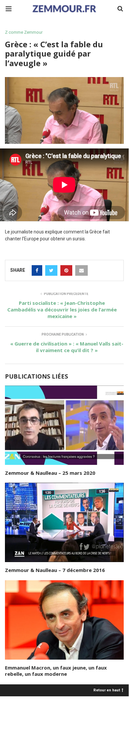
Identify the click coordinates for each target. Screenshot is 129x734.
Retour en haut (106, 690)
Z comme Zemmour (24, 32)
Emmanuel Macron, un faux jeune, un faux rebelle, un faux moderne (56, 670)
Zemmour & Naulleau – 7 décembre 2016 (55, 570)
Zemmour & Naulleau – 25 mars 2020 (50, 472)
